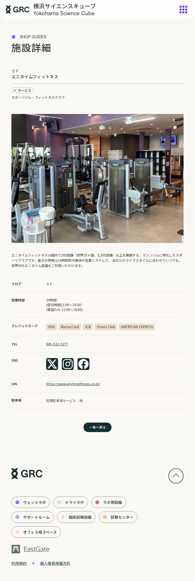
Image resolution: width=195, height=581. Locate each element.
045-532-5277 (57, 344)
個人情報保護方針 (55, 563)
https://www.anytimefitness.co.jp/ (73, 384)
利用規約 (19, 563)
